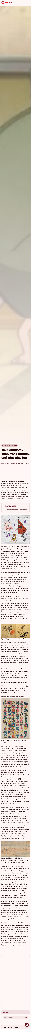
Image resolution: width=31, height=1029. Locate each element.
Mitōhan (6, 463)
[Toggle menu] (28, 2)
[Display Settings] (27, 1025)
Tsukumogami (6, 481)
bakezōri (22, 497)
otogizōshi (7, 783)
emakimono (5, 786)
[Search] (26, 1017)
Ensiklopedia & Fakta (9, 445)
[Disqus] (15, 979)
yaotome (21, 499)
